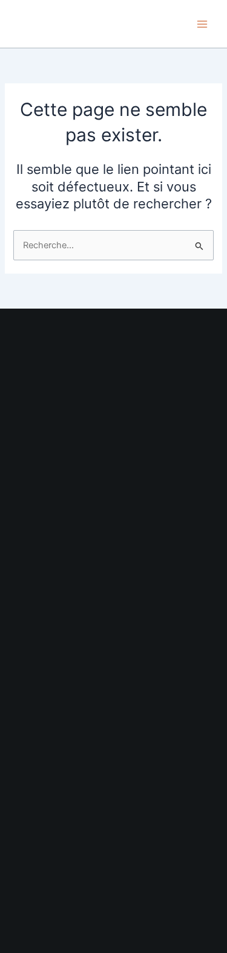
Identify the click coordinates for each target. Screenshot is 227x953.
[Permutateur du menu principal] (202, 24)
